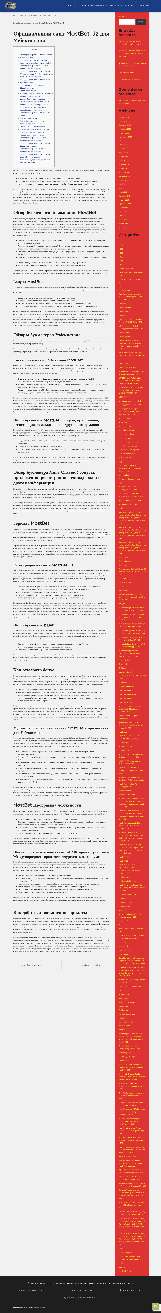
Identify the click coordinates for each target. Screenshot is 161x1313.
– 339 (121, 253)
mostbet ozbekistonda (127, 881)
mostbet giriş (124, 857)
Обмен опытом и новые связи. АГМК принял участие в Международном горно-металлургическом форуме (34, 104)
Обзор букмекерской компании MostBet (36, 55)
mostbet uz (123, 898)
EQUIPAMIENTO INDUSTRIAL (122, 6)
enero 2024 (123, 121)
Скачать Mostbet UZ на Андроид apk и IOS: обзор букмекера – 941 (132, 1205)
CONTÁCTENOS (144, 6)
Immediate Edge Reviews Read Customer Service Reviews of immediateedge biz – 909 (130, 653)
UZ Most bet (123, 1030)
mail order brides (125, 698)
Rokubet (122, 990)
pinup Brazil (123, 946)
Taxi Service (123, 1010)
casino (121, 508)
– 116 (121, 241)
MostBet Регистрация (28, 118)
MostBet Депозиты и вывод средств (34, 129)
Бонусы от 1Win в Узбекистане (32, 132)
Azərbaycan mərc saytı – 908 (130, 405)
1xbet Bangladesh (125, 307)
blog (120, 462)
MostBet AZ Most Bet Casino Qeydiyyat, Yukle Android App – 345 (131, 770)
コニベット (123, 1267)
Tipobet (122, 1018)
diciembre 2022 (125, 164)
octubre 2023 (124, 133)
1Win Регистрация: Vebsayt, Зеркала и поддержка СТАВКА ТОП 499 (131, 297)
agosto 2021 (123, 208)
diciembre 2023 (125, 125)
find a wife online (125, 582)
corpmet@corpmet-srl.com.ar (81, 1297)
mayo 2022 (123, 192)
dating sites (123, 557)
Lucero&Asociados (39, 1307)
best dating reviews (126, 434)
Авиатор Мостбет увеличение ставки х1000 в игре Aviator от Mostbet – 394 (131, 1067)
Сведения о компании (28, 146)
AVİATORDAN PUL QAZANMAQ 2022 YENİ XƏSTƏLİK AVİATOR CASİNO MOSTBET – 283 (131, 381)
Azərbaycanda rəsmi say (91, 965)
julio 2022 (122, 184)
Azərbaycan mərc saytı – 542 (130, 401)
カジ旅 (121, 1263)
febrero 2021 (123, 224)
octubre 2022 (124, 172)
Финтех (121, 1248)
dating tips (123, 565)
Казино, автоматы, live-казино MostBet (35, 63)
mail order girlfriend (126, 702)
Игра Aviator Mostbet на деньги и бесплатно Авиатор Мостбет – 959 (132, 1095)
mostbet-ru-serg (125, 906)
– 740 (121, 261)
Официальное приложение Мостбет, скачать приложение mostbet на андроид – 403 (131, 1163)
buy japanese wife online (128, 504)
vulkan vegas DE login (127, 1057)
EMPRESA (71, 6)
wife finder (123, 1061)
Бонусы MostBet (26, 57)
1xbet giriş (123, 315)
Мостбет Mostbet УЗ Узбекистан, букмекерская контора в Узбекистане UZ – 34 (132, 1112)
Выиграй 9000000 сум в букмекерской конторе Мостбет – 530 (132, 1086)
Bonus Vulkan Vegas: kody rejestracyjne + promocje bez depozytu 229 (130, 468)
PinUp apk (123, 942)
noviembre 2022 (125, 168)
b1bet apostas (124, 418)
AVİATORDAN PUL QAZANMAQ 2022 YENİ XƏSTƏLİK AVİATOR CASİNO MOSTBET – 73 (131, 390)
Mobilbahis (123, 732)
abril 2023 (122, 149)
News (121, 910)
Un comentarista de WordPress (130, 100)
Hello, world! (123, 604)
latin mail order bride (126, 686)
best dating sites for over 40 (129, 442)
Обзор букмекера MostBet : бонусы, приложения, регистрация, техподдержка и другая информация (35, 68)
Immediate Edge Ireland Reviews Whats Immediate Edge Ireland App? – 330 (131, 617)
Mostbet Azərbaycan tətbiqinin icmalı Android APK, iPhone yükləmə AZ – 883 (130, 825)
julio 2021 (122, 212)
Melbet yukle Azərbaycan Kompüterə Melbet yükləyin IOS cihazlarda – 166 (131, 725)
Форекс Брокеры (125, 1252)
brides (121, 483)
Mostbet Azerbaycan (127, 795)
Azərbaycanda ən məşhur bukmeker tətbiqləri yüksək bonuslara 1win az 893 (129, 411)
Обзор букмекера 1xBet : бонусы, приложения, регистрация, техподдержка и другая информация (35, 140)
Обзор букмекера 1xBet (29, 88)
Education (122, 578)
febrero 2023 (124, 156)
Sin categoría (124, 994)
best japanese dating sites (129, 450)
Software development (127, 1002)
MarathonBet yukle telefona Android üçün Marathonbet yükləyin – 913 (129, 709)
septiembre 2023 (125, 137)
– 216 (121, 245)
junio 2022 (122, 188)
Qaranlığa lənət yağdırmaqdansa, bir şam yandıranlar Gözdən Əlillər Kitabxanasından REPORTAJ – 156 (132, 960)
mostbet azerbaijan (126, 791)
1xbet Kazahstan (125, 333)
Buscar (121, 17)
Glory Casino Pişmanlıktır (31, 965)
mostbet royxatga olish (127, 894)
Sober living (123, 998)
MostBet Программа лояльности (33, 99)
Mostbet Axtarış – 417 (127, 746)
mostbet (32, 235)
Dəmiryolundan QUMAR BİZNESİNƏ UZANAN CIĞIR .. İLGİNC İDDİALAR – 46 (132, 571)
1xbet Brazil (123, 311)
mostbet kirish (124, 861)
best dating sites (125, 438)
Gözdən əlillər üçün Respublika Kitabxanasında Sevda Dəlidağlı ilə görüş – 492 (132, 597)
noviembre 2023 (125, 129)
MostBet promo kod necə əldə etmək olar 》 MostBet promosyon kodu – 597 (132, 887)
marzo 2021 (123, 220)
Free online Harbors (126, 73)
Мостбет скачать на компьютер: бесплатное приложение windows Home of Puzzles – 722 (132, 1149)
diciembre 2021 (124, 196)
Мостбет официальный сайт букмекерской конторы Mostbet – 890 (132, 1130)
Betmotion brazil (125, 458)
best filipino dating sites (128, 446)
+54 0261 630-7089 (31, 1290)
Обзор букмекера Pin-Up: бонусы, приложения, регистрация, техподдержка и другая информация (35, 151)
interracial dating (125, 660)
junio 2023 (123, 145)
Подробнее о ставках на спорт (32, 135)
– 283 (121, 249)
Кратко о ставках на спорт (30, 124)
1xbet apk (122, 303)
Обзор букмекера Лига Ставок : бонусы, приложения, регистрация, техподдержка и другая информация (36, 77)
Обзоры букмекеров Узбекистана (33, 60)
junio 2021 (122, 216)
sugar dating (123, 1006)
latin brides (123, 682)
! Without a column (126, 269)
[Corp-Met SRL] (10, 6)
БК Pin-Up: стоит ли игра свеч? (32, 121)
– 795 (121, 265)
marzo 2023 (123, 153)
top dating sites (125, 1026)
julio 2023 (122, 141)
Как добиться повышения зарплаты (34, 110)
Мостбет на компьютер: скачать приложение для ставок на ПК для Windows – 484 (132, 1121)
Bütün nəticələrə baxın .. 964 (130, 500)
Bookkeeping (124, 475)
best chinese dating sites (128, 430)
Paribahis (122, 925)
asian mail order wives (127, 367)
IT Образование (125, 668)
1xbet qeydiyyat (125, 337)
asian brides (123, 363)
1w (120, 286)
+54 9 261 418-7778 (82, 1290)
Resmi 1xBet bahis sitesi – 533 (130, 986)
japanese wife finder (126, 672)
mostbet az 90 (124, 750)
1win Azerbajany (125, 290)
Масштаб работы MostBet (30, 157)
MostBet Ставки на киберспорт (32, 127)
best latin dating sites (127, 454)
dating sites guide (125, 561)
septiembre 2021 (125, 204)
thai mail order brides (127, 1014)
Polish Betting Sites (126, 950)
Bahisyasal (123, 422)
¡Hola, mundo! (124, 103)
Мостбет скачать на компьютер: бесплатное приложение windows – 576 (132, 1140)
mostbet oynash (125, 877)
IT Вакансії (123, 664)
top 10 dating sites (126, 1022)
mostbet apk (123, 742)
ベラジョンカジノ (125, 1271)
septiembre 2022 (125, 176)
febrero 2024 (124, 117)
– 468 (121, 257)
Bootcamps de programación (130, 479)
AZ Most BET (123, 397)
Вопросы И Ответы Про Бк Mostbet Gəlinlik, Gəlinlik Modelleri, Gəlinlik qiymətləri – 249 (132, 1076)
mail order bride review (127, 694)
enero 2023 (123, 160)
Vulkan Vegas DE (125, 1053)
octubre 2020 (124, 227)
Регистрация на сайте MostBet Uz (33, 85)
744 (120, 359)
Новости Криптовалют (127, 1156)
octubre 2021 (124, 200)
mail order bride (125, 690)
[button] (155, 1306)
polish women (124, 954)
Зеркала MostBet (26, 82)
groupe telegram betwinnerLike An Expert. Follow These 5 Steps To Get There (132, 53)
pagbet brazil (124, 921)
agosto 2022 (123, 180)
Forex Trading (124, 590)
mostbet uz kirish (47, 16)
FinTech (121, 586)
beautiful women (125, 426)
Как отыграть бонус (28, 91)
